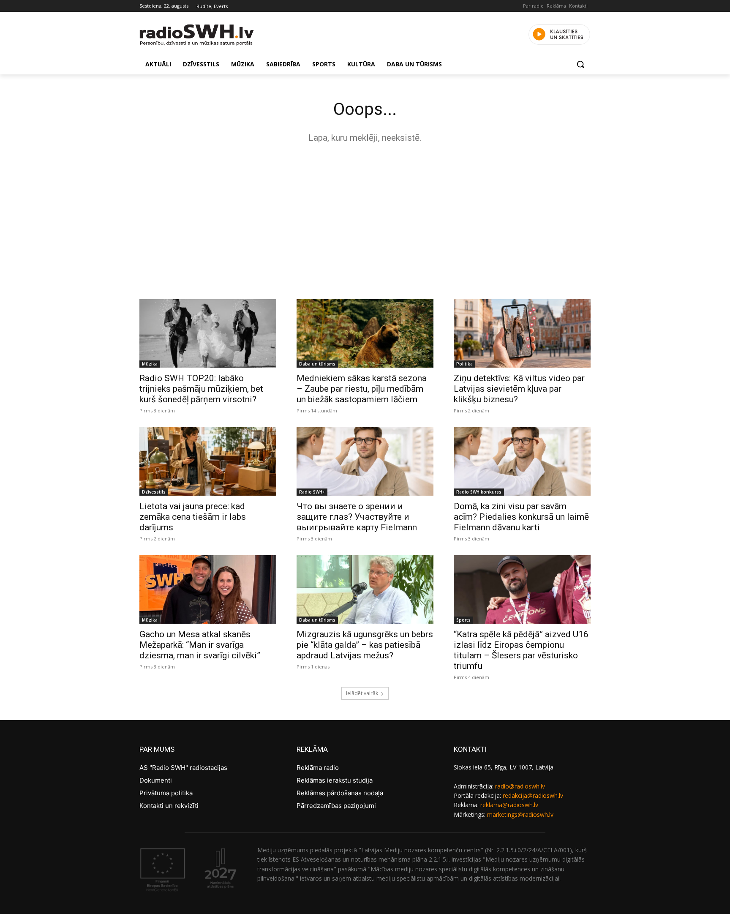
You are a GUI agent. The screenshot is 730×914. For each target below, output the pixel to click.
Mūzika (150, 364)
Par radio (533, 6)
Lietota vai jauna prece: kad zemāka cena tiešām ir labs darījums (192, 516)
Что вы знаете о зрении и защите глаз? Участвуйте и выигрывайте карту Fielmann (357, 516)
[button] (580, 64)
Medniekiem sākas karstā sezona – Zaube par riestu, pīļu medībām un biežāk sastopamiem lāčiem (362, 388)
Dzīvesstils (154, 492)
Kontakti (578, 6)
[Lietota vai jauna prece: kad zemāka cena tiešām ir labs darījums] (207, 461)
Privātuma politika (166, 793)
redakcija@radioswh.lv (533, 795)
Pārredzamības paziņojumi (336, 806)
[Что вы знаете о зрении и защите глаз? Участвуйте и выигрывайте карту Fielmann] (365, 461)
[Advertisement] (365, 219)
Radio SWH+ (312, 492)
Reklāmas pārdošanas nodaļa (340, 793)
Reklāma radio (318, 768)
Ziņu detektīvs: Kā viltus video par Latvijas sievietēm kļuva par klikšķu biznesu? (519, 388)
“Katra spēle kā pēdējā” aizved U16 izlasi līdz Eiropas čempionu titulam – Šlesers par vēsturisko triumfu (521, 650)
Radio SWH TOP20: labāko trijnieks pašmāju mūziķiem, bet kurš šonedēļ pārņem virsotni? (201, 388)
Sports (463, 620)
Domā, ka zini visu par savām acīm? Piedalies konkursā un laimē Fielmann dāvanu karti (521, 516)
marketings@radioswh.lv (520, 814)
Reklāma (556, 6)
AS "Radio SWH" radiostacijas (183, 768)
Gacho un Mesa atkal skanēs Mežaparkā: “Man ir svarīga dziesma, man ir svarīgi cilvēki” (199, 644)
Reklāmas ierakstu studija (335, 780)
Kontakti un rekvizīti (169, 806)
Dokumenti (155, 780)
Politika (464, 364)
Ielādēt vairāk (362, 693)
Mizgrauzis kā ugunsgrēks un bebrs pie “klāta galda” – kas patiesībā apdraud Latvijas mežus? (365, 644)
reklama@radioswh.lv (509, 805)
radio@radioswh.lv (520, 786)
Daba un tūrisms (317, 364)
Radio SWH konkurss (478, 492)
